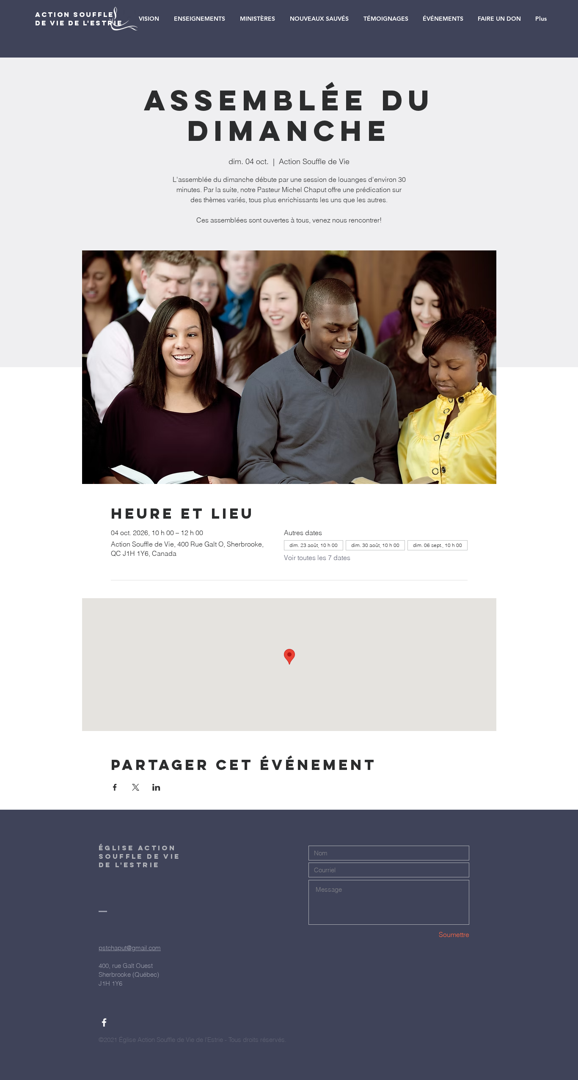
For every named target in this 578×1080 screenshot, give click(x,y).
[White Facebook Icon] (104, 1022)
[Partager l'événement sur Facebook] (115, 787)
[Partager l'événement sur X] (136, 787)
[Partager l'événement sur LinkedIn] (156, 787)
